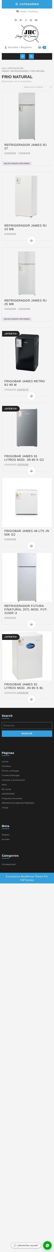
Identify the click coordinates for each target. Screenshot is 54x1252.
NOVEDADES (8, 794)
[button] (47, 1245)
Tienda (5, 807)
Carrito (5, 761)
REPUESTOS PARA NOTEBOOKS (18, 803)
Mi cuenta (6, 789)
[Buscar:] (27, 726)
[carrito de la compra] (40, 47)
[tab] (22, 56)
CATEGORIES (29, 4)
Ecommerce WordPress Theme (24, 876)
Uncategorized (9, 864)
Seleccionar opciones (17, 164)
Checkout (6, 766)
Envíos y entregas (10, 771)
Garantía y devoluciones (13, 780)
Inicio (4, 68)
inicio (4, 784)
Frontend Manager (11, 775)
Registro (6, 834)
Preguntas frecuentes (12, 798)
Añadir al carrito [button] (31, 240)
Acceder (6, 839)
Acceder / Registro (20, 47)
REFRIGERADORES (20, 71)
